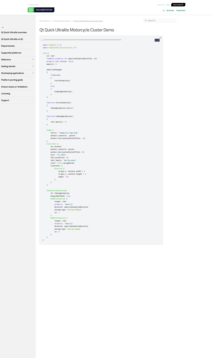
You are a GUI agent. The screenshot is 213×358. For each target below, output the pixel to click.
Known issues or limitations (14, 86)
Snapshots (180, 10)
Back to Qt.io (34, 4)
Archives (170, 10)
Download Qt (178, 4)
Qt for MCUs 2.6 (44, 21)
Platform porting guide (12, 79)
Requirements (8, 46)
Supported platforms (11, 52)
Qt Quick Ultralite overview (14, 32)
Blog (167, 4)
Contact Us (161, 4)
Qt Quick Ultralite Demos (61, 21)
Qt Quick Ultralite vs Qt (12, 39)
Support (5, 100)
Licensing (5, 93)
